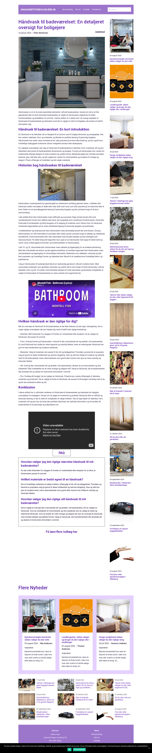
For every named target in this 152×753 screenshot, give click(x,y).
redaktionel (100, 32)
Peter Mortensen (41, 33)
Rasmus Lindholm (119, 643)
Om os (78, 9)
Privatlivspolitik (79, 749)
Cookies (86, 9)
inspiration (29, 648)
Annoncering (67, 9)
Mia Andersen (46, 643)
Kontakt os (96, 9)
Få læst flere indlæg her (61, 531)
